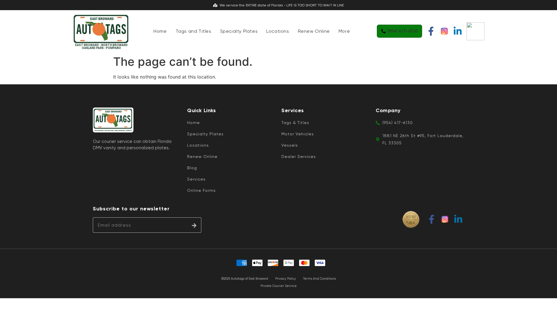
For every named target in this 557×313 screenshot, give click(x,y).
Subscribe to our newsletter (131, 209)
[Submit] (194, 225)
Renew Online (314, 31)
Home (160, 31)
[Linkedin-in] (458, 31)
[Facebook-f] (431, 31)
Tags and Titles (193, 31)
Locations (277, 31)
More (344, 31)
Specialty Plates (239, 31)
